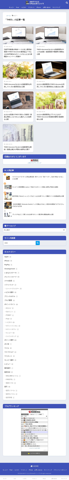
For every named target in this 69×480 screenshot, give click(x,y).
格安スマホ (11, 383)
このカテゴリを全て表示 (34, 448)
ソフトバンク (10, 285)
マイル (7, 348)
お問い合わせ (46, 7)
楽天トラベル (11, 390)
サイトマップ (56, 7)
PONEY (9, 315)
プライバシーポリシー (60, 470)
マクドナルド (10, 352)
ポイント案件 (10, 340)
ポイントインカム (13, 326)
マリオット (31, 7)
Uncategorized (10, 269)
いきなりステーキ (11, 273)
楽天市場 (10, 397)
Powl (17, 7)
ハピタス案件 (10, 292)
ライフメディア (12, 336)
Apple (7, 257)
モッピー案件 (10, 360)
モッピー (11, 7)
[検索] (38, 243)
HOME (36, 466)
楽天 (7, 386)
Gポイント (10, 311)
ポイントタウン (12, 329)
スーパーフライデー (13, 288)
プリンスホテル (10, 296)
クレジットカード (11, 277)
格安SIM (8, 372)
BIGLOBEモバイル (13, 376)
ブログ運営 (9, 300)
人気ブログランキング (34, 163)
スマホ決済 (9, 281)
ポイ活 (7, 344)
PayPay (8, 265)
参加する (45, 450)
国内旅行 (8, 368)
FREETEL (10, 379)
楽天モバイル (11, 394)
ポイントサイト (11, 304)
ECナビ (9, 308)
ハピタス (23, 7)
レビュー (8, 364)
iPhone (39, 7)
